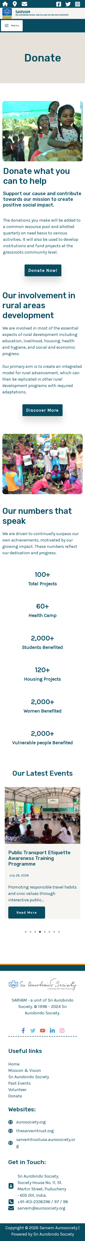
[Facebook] (58, 4)
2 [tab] (30, 931)
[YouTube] (42, 1030)
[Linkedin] (52, 1030)
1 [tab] (26, 931)
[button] (43, 270)
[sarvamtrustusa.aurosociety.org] (42, 1142)
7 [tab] (54, 931)
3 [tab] (35, 931)
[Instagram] (77, 4)
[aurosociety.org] (27, 1122)
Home (14, 1064)
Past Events (19, 1083)
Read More (27, 913)
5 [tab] (44, 931)
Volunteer (17, 1089)
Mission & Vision (24, 1070)
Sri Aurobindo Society (28, 1076)
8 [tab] (59, 931)
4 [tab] (40, 931)
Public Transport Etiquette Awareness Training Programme (39, 858)
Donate (15, 1096)
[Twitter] (68, 4)
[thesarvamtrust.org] (31, 1131)
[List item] (5, 4)
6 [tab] (49, 931)
